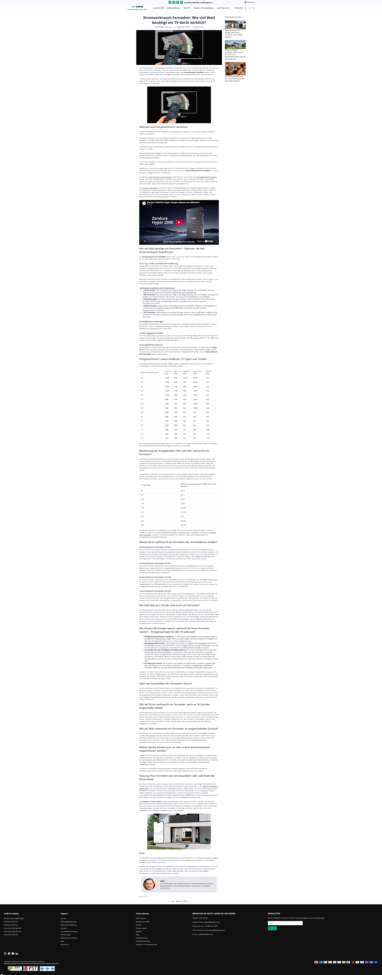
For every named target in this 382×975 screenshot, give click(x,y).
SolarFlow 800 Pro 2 (11, 925)
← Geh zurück (141, 896)
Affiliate (139, 931)
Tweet (173, 901)
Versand (63, 928)
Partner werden (141, 928)
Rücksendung (65, 935)
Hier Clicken (203, 918)
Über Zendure (141, 918)
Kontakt (63, 918)
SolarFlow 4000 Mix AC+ (13, 928)
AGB (62, 941)
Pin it (187, 901)
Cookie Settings (46, 963)
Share (180, 901)
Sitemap (38, 963)
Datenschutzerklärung (68, 925)
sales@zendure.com (206, 934)
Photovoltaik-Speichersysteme (206, 177)
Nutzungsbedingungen (69, 922)
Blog (137, 935)
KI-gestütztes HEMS (143, 922)
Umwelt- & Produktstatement (146, 944)
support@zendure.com (212, 922)
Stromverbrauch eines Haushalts (160, 177)
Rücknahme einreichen (69, 938)
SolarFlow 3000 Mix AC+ (13, 931)
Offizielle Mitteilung (143, 941)
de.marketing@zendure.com (215, 930)
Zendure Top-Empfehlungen (14, 918)
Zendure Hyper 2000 (149, 188)
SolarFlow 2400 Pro (11, 922)
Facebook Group (142, 938)
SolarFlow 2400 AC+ (11, 935)
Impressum (65, 944)
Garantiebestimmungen (69, 931)
